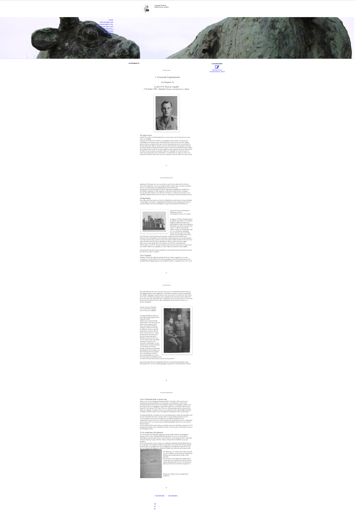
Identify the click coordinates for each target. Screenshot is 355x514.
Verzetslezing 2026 (105, 26)
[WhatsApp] (155, 506)
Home (111, 20)
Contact (109, 35)
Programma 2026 (106, 22)
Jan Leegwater (173, 495)
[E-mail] (155, 504)
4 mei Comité (108, 33)
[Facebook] (154, 509)
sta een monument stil (103, 24)
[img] (139, 9)
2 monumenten (106, 29)
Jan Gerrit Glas (160, 495)
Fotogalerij (108, 31)
